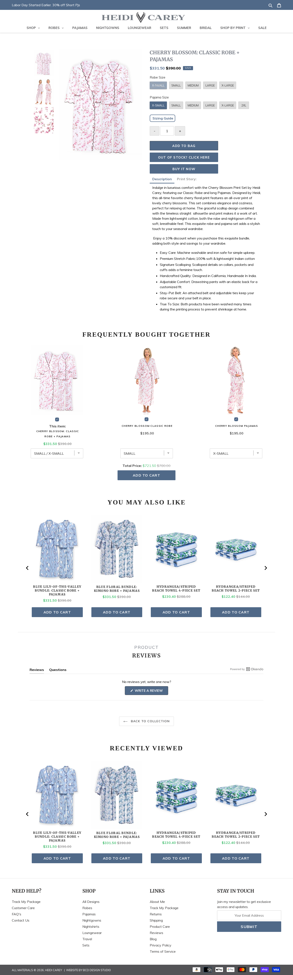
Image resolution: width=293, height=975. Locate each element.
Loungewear (92, 933)
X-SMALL (158, 85)
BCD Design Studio (97, 970)
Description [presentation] (162, 179)
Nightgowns (91, 920)
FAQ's (16, 914)
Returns (156, 914)
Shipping (156, 920)
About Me (157, 901)
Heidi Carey (53, 970)
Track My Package (26, 901)
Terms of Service (163, 951)
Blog (153, 939)
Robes (87, 908)
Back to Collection (150, 721)
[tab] (162, 179)
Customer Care (23, 908)
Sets (85, 945)
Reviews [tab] (37, 670)
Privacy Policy (160, 945)
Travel (87, 939)
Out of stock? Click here (184, 157)
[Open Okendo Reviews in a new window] (246, 669)
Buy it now (183, 169)
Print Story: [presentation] (187, 179)
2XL (243, 105)
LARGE (210, 85)
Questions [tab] (57, 670)
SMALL (176, 85)
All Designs (91, 901)
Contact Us (20, 920)
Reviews (156, 933)
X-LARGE (228, 85)
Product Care (160, 926)
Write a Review (151, 691)
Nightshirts (90, 926)
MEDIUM (193, 85)
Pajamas (89, 914)
